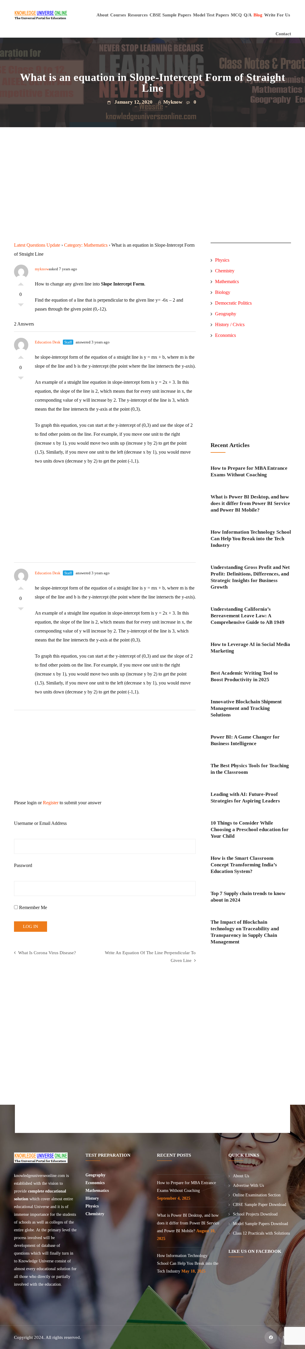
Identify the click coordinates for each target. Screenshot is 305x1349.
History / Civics (230, 324)
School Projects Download (255, 1214)
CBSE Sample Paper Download (259, 1204)
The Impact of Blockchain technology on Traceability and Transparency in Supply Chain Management (245, 932)
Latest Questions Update (37, 245)
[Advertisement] (106, 199)
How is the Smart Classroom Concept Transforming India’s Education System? (244, 864)
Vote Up (21, 283)
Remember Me (32, 907)
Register (50, 802)
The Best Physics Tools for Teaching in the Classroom (250, 769)
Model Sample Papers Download (260, 1223)
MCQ (236, 15)
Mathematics (227, 281)
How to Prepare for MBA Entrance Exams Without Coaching (249, 471)
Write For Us (277, 15)
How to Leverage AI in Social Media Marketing (250, 647)
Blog (257, 15)
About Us (241, 1176)
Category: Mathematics (86, 245)
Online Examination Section (257, 1195)
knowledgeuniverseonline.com (39, 1175)
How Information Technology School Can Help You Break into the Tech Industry (251, 538)
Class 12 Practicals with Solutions (261, 1233)
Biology (222, 292)
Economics (225, 335)
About (102, 15)
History (92, 1198)
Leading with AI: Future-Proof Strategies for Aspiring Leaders (245, 797)
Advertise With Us (248, 1185)
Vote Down (21, 306)
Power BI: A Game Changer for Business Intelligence (245, 740)
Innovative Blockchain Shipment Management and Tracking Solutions (246, 708)
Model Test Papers (211, 15)
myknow (42, 269)
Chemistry (224, 270)
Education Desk (47, 342)
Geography (225, 313)
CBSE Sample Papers (170, 15)
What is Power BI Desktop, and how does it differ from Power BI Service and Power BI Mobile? (250, 503)
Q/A (248, 15)
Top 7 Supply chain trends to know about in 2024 (248, 897)
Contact (283, 33)
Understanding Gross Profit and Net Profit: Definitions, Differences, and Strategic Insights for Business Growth (250, 577)
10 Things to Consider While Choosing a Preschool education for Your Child (250, 829)
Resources (138, 15)
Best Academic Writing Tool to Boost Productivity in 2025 (244, 676)
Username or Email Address (40, 823)
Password (23, 865)
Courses (118, 15)
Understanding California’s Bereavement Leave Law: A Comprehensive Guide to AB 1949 (247, 615)
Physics (222, 260)
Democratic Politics (234, 303)
